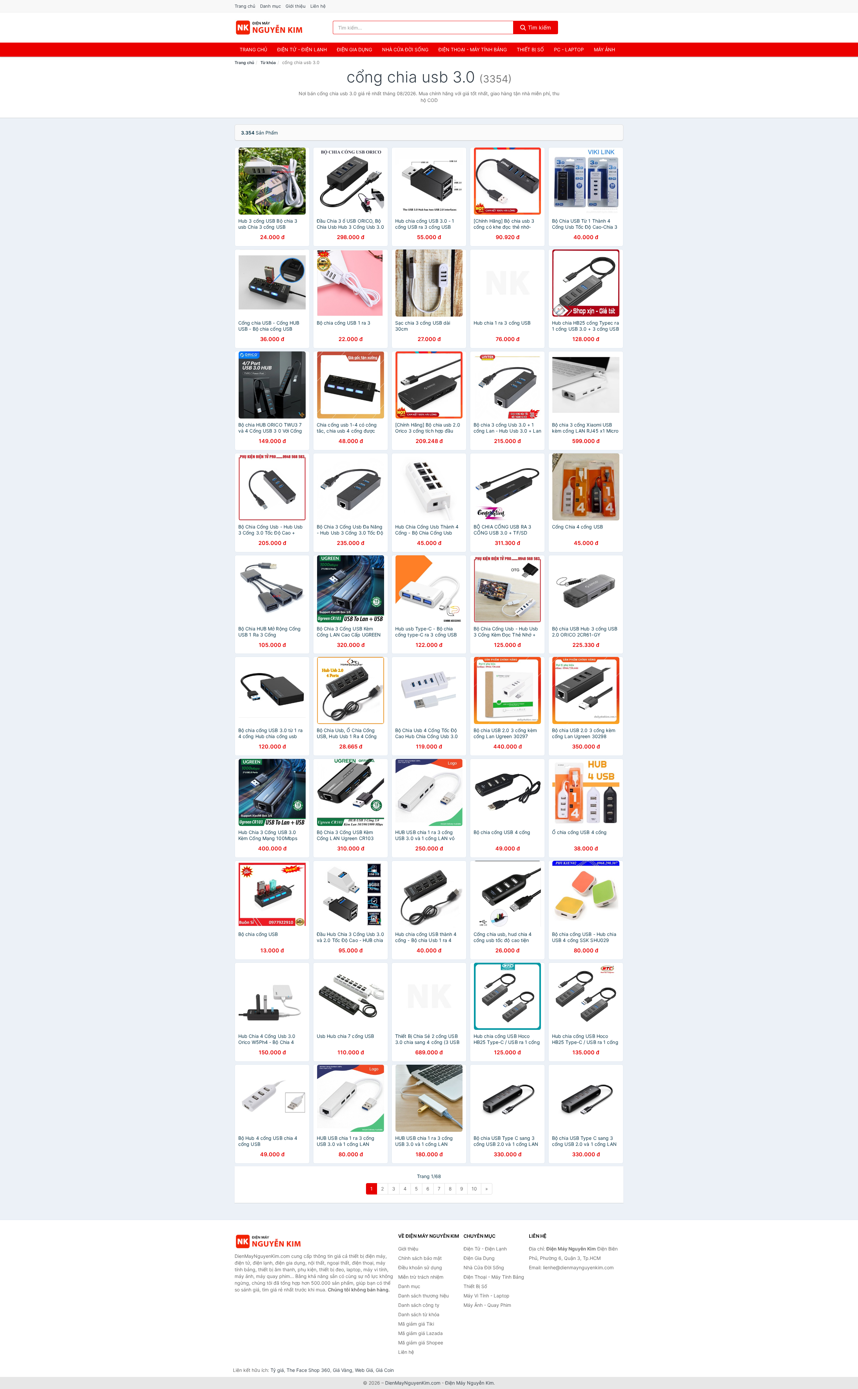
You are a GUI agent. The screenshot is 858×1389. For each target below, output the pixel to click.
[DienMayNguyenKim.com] (269, 27)
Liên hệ (318, 6)
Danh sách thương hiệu (423, 1295)
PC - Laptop (569, 49)
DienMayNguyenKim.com (412, 1383)
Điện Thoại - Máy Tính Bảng (472, 49)
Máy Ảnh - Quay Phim (487, 1305)
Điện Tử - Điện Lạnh (302, 49)
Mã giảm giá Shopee (420, 1342)
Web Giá (364, 1370)
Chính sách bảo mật (420, 1258)
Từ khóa (268, 62)
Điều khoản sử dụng (420, 1267)
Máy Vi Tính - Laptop (486, 1295)
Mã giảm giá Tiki (416, 1324)
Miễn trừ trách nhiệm (420, 1277)
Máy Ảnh (604, 49)
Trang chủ (245, 6)
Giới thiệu (296, 6)
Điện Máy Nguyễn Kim (469, 1383)
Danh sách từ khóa (418, 1314)
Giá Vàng (342, 1370)
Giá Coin (385, 1370)
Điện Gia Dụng (354, 49)
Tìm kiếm (538, 27)
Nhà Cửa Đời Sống (405, 49)
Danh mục (270, 6)
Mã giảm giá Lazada (420, 1333)
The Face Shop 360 (308, 1370)
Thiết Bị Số (530, 49)
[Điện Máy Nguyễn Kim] (268, 1241)
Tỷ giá (277, 1370)
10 (474, 1188)
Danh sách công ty (418, 1305)
